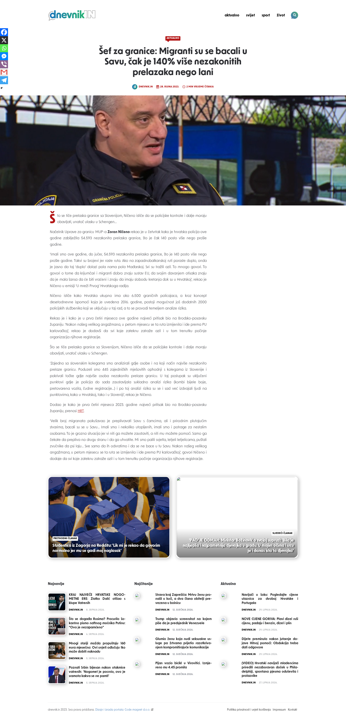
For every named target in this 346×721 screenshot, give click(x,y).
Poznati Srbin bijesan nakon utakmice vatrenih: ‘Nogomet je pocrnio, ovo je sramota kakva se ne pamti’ (97, 672)
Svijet (250, 15)
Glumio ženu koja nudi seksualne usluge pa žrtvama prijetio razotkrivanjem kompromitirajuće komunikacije (183, 643)
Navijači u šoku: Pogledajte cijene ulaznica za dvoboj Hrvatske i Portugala (270, 599)
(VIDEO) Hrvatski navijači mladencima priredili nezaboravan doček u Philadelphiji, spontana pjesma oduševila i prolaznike (270, 669)
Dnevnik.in (146, 87)
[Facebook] (4, 32)
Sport (266, 15)
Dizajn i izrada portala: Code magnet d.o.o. (122, 709)
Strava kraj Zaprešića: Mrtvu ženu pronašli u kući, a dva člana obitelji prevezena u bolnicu (183, 599)
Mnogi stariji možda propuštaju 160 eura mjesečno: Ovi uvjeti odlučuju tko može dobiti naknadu (97, 648)
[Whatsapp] (4, 48)
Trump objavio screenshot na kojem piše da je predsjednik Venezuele (183, 621)
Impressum (279, 709)
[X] (4, 40)
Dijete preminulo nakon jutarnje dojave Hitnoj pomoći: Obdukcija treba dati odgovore (270, 643)
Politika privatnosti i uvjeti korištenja (249, 709)
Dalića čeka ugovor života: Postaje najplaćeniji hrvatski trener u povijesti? (271, 29)
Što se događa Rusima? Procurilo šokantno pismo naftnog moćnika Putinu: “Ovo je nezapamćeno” (97, 623)
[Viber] (4, 64)
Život (281, 15)
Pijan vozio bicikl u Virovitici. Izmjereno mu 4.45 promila (183, 665)
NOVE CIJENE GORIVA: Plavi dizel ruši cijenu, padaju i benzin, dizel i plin (270, 621)
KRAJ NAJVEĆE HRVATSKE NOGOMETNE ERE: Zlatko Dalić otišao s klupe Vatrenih (97, 599)
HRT (81, 411)
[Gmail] (4, 72)
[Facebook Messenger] (4, 56)
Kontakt (292, 709)
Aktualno (232, 15)
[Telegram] (4, 80)
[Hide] (1, 88)
